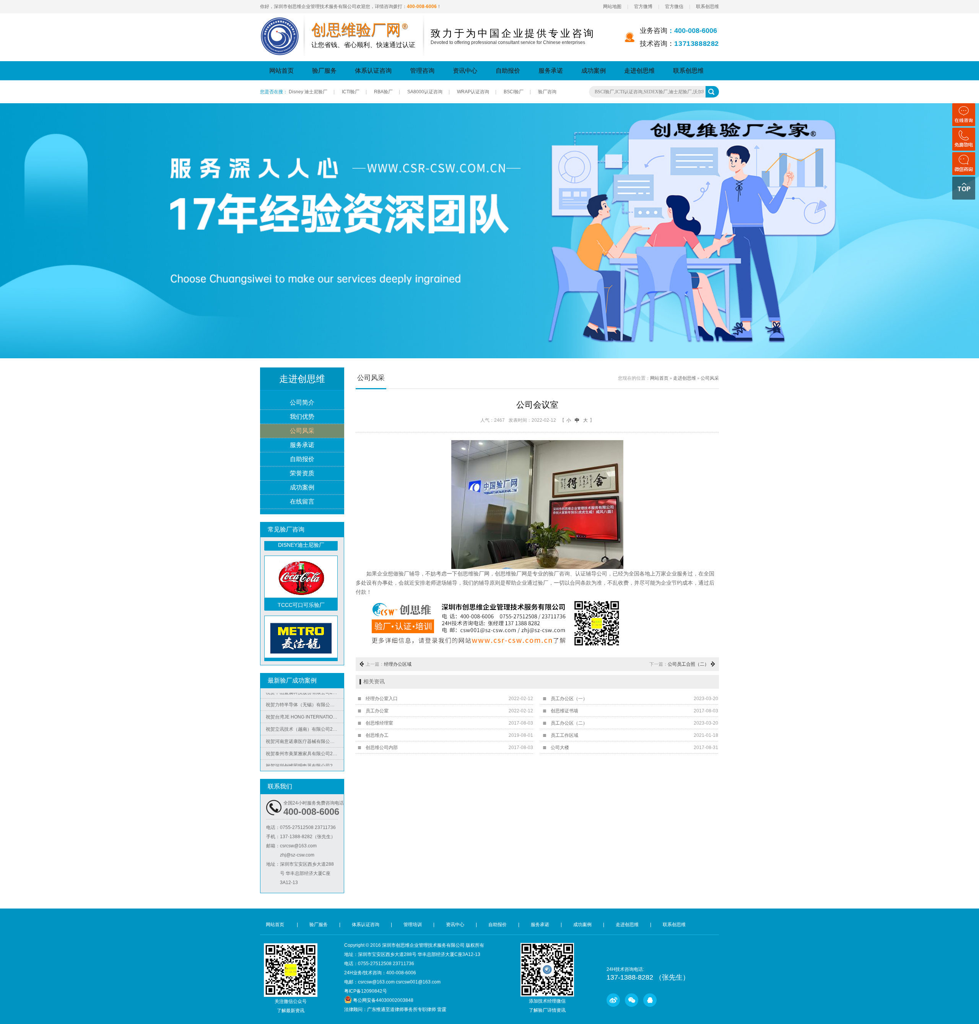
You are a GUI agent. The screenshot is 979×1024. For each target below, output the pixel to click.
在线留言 (302, 501)
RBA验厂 (383, 91)
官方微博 (643, 6)
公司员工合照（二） (688, 664)
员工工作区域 (564, 735)
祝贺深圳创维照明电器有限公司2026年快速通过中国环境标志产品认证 (305, 751)
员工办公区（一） (569, 698)
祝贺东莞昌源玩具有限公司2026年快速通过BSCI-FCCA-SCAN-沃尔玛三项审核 (305, 763)
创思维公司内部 (382, 747)
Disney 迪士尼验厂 (308, 91)
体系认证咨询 (373, 70)
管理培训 (412, 924)
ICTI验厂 (350, 91)
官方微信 (674, 6)
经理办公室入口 (382, 698)
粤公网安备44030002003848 (383, 1000)
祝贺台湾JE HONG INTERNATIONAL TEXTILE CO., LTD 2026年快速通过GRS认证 (305, 702)
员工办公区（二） (569, 723)
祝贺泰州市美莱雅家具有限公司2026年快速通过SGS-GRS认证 (305, 739)
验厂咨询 (547, 91)
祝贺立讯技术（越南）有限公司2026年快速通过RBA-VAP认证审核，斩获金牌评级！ (305, 714)
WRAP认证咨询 (473, 91)
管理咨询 (422, 70)
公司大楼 (560, 747)
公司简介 (302, 402)
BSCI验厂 (514, 91)
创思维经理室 (379, 723)
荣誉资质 (302, 473)
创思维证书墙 (564, 711)
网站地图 (612, 6)
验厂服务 (324, 70)
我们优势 (302, 416)
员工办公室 (377, 711)
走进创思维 (639, 70)
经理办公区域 (397, 664)
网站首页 (281, 70)
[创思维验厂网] (280, 21)
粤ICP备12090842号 (365, 991)
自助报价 (508, 70)
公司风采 (302, 430)
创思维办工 (377, 735)
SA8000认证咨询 (424, 91)
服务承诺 (550, 70)
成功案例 (593, 70)
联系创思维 (707, 6)
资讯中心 (465, 70)
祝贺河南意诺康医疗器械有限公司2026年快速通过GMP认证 (305, 727)
